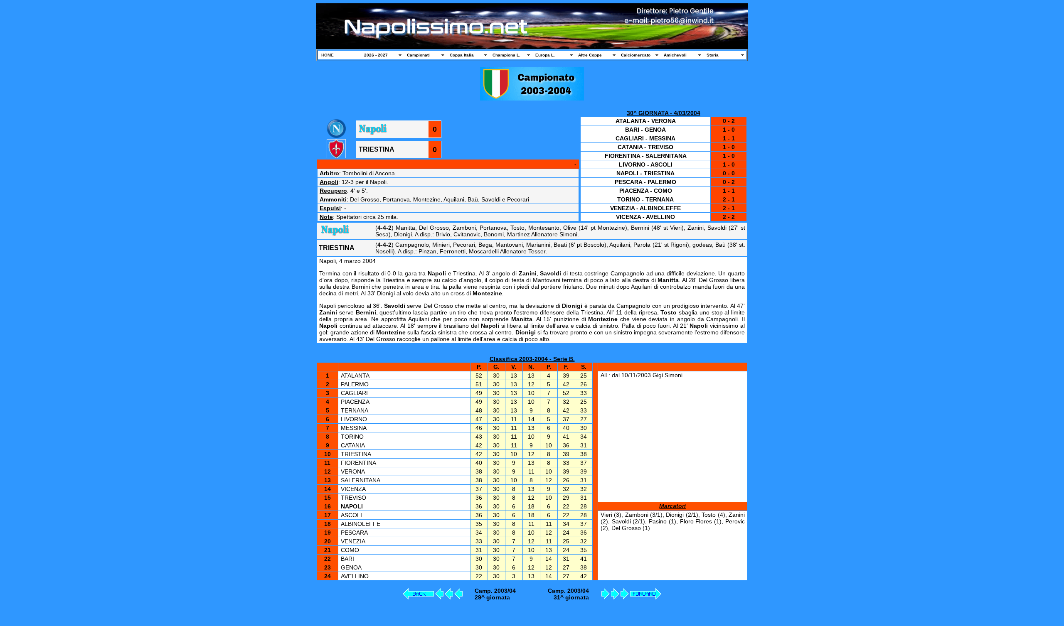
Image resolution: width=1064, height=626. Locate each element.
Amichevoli (675, 55)
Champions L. (506, 55)
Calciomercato (635, 55)
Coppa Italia (462, 55)
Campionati (418, 55)
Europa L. (545, 55)
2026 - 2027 (376, 55)
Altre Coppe (590, 55)
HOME (327, 55)
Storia (713, 55)
